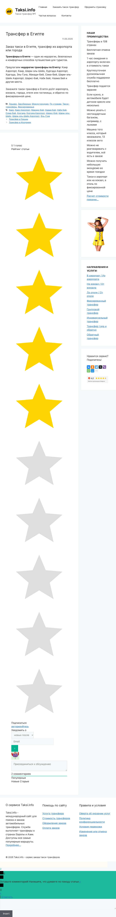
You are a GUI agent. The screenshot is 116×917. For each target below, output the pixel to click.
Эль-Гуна (45, 116)
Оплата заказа (51, 828)
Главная (43, 7)
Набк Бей (61, 110)
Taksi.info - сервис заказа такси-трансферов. (37, 857)
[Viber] (104, 367)
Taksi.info (25, 9)
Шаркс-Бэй (51, 113)
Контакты (66, 15)
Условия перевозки (90, 826)
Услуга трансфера (53, 813)
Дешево (13, 104)
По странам (55, 104)
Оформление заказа (54, 823)
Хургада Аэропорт (35, 113)
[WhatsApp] (88, 370)
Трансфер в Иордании (20, 122)
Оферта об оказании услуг (94, 813)
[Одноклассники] (92, 367)
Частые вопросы (47, 15)
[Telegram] (96, 367)
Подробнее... (13, 845)
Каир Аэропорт (22, 110)
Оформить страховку (95, 7)
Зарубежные (24, 104)
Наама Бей (50, 110)
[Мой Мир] (92, 370)
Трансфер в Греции (18, 119)
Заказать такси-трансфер (66, 7)
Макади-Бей (37, 110)
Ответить (7, 897)
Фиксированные (26, 107)
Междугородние (40, 104)
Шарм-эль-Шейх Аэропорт (25, 116)
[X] (100, 367)
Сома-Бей (11, 113)
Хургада (21, 113)
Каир (11, 110)
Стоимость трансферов (56, 818)
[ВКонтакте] (88, 367)
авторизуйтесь (20, 726)
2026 (10, 857)
